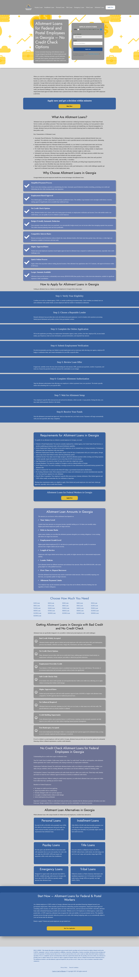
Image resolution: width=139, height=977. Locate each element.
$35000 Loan (37, 615)
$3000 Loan (65, 608)
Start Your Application (69, 928)
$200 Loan (51, 603)
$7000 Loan (51, 610)
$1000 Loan (94, 605)
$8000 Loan (65, 610)
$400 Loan (80, 603)
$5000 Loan (94, 608)
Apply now (88, 49)
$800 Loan (65, 605)
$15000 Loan (37, 613)
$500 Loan (94, 603)
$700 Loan (51, 605)
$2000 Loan (51, 608)
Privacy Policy (91, 53)
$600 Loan (37, 605)
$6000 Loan (37, 610)
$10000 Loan (95, 610)
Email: (75, 40)
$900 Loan (80, 605)
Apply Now (110, 7)
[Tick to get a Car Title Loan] (101, 29)
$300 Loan (65, 603)
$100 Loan (37, 603)
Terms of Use (96, 53)
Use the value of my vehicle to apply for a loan (89, 29)
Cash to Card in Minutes (59, 971)
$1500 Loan (37, 608)
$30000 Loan (95, 613)
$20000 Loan (52, 613)
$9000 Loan (80, 610)
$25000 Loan (66, 613)
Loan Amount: (77, 34)
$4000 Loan (80, 608)
